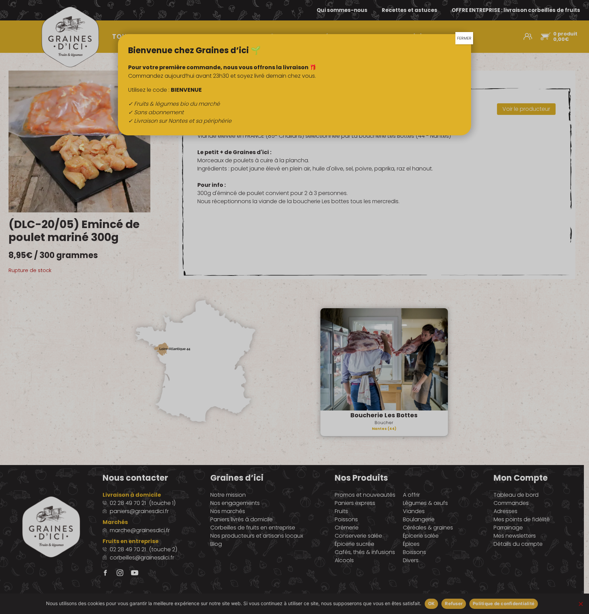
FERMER (464, 38)
